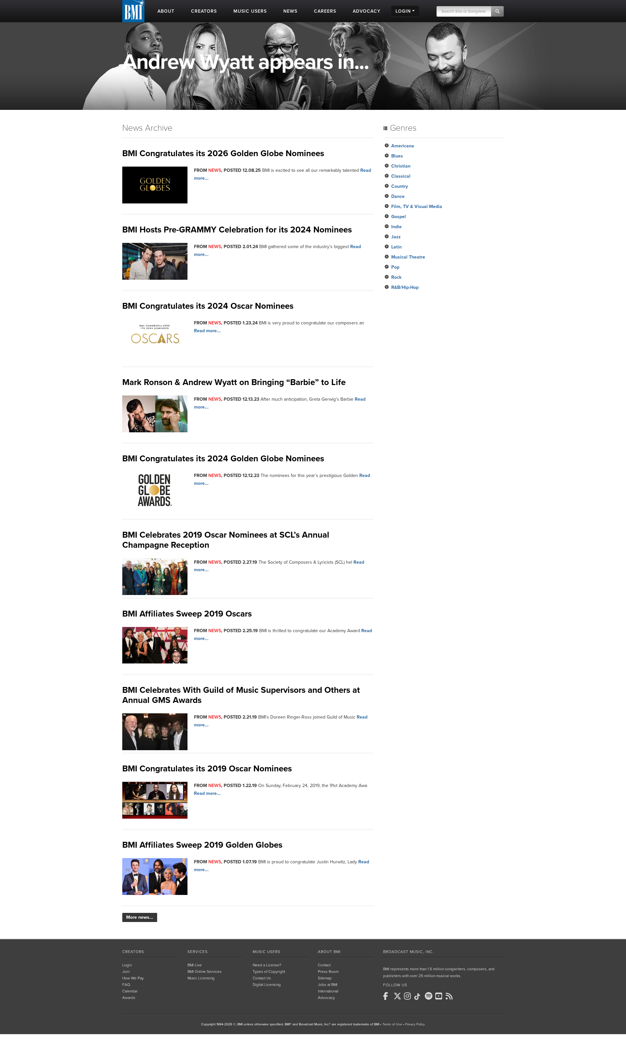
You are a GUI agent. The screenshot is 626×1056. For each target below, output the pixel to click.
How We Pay (133, 978)
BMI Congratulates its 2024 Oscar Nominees (207, 306)
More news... (139, 917)
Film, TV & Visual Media (416, 206)
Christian (400, 166)
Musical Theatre (408, 257)
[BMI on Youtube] (439, 996)
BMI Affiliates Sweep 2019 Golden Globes (202, 845)
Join (125, 971)
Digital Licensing (267, 984)
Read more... (207, 331)
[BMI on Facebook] (387, 996)
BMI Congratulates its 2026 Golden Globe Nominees (223, 153)
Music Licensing (201, 978)
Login (127, 965)
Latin (396, 247)
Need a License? (267, 965)
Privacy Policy (415, 1024)
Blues (397, 156)
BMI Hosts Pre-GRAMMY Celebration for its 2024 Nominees (237, 230)
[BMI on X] (398, 996)
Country (399, 186)
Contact (324, 965)
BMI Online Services (204, 971)
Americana (402, 146)
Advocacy (326, 997)
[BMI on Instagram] (408, 996)
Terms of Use (392, 1024)
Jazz (396, 237)
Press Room (328, 971)
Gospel (398, 216)
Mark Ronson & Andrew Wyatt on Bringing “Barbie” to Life (234, 382)
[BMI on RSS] (450, 996)
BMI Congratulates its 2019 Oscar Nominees (207, 769)
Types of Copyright (269, 971)
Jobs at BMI (327, 984)
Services (197, 951)
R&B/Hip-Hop (405, 287)
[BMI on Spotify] (429, 996)
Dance (398, 196)
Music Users (266, 951)
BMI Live (194, 965)
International (328, 991)
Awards (128, 997)
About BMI (329, 951)
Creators (133, 951)
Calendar (130, 991)
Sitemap (325, 978)
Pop (395, 267)
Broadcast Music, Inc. (408, 951)
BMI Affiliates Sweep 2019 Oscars (187, 614)
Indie (396, 227)
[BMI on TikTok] (419, 996)
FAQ (126, 984)
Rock (396, 277)
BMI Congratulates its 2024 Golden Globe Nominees (223, 459)
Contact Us (262, 978)
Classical (400, 176)
